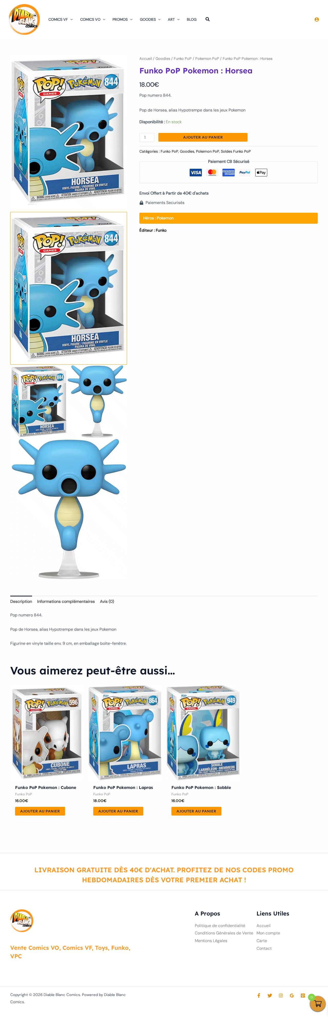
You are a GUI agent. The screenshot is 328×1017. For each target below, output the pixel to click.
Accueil (145, 58)
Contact (264, 948)
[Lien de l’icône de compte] (316, 19)
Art (171, 19)
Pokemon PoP (207, 58)
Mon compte (268, 933)
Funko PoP (183, 58)
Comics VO (90, 19)
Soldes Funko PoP (236, 151)
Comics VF (58, 19)
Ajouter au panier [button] (40, 811)
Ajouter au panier (203, 137)
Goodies (148, 19)
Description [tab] (21, 601)
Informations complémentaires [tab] (66, 601)
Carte (262, 940)
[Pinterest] (303, 995)
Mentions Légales (211, 940)
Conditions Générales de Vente (224, 933)
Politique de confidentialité (220, 925)
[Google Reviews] (292, 995)
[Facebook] (259, 995)
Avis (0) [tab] (107, 601)
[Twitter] (270, 995)
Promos (120, 19)
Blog (192, 19)
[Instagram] (281, 995)
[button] (70, 19)
